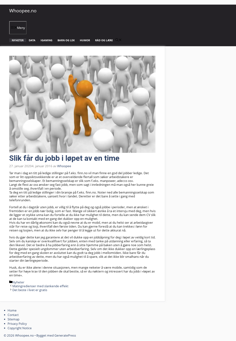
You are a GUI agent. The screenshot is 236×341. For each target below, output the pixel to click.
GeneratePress (65, 335)
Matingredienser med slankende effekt (40, 286)
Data (32, 40)
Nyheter (18, 40)
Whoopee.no (23, 10)
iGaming (46, 40)
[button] (118, 40)
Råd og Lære (104, 40)
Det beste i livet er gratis (29, 290)
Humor (85, 40)
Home (12, 310)
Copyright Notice (20, 328)
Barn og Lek (66, 40)
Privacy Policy (18, 323)
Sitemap (13, 319)
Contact (13, 315)
